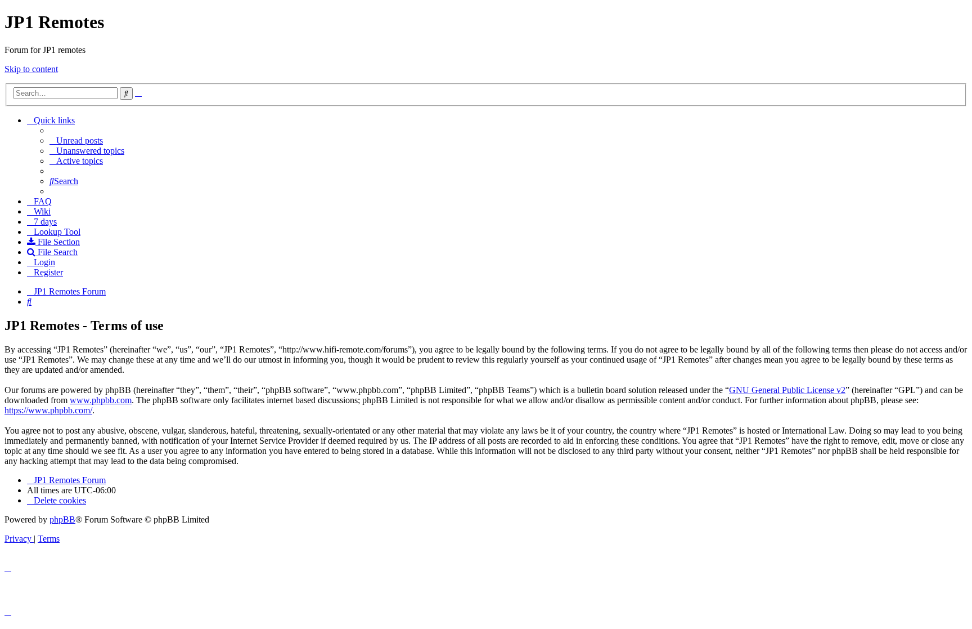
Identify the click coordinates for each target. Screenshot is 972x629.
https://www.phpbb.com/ (48, 410)
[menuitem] (76, 140)
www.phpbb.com (101, 400)
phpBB (62, 519)
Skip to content (31, 69)
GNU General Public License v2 (787, 390)
